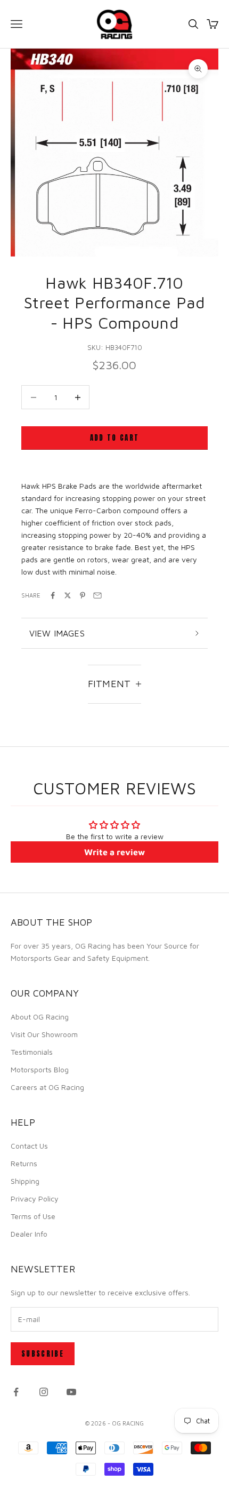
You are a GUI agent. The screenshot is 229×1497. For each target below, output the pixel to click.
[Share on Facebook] (52, 595)
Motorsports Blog (40, 1069)
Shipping (25, 1180)
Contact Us (29, 1145)
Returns (24, 1163)
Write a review (114, 852)
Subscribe (42, 1354)
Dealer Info (29, 1233)
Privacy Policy (35, 1198)
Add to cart (115, 438)
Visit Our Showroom (44, 1034)
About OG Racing (40, 1016)
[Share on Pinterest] (82, 595)
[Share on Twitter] (67, 595)
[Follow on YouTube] (71, 1392)
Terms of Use (33, 1216)
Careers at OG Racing (47, 1087)
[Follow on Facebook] (16, 1392)
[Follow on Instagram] (43, 1392)
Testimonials (32, 1051)
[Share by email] (97, 595)
